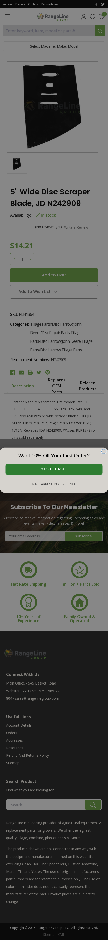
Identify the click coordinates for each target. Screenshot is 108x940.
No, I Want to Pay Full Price (54, 483)
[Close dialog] (104, 451)
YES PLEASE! (54, 469)
